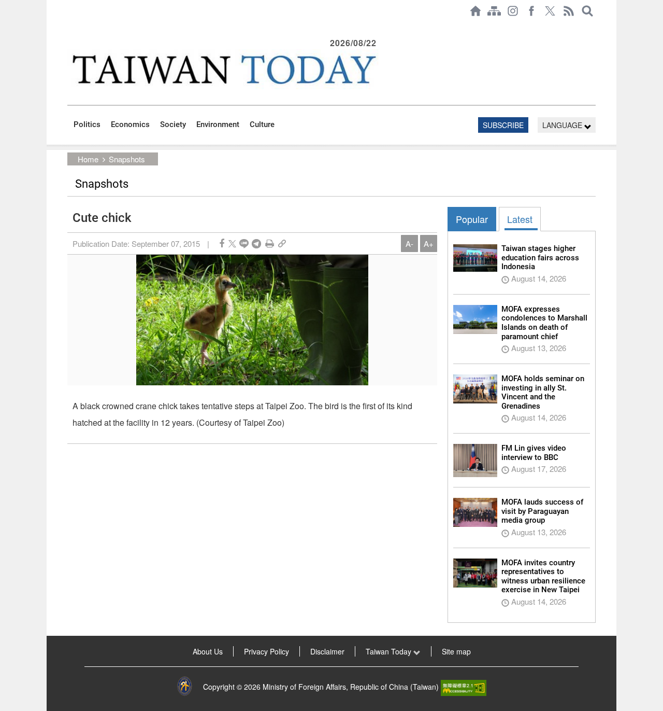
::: (70, 27)
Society (173, 124)
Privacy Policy (266, 651)
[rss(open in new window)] (568, 11)
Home (88, 159)
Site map (456, 651)
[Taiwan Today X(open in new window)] (550, 11)
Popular (472, 219)
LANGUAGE (563, 125)
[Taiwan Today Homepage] (475, 11)
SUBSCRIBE (503, 125)
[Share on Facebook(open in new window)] (222, 243)
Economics (130, 124)
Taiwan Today (389, 651)
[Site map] (494, 11)
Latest (519, 219)
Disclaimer (327, 651)
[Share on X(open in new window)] (232, 243)
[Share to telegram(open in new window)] (256, 243)
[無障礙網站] (463, 686)
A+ (429, 243)
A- (409, 243)
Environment (217, 124)
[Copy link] (282, 243)
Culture (262, 124)
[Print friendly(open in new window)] (270, 243)
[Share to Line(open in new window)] (244, 243)
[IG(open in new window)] (513, 11)
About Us (208, 651)
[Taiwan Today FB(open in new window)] (531, 11)
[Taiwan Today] (223, 69)
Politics (87, 124)
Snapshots (127, 159)
